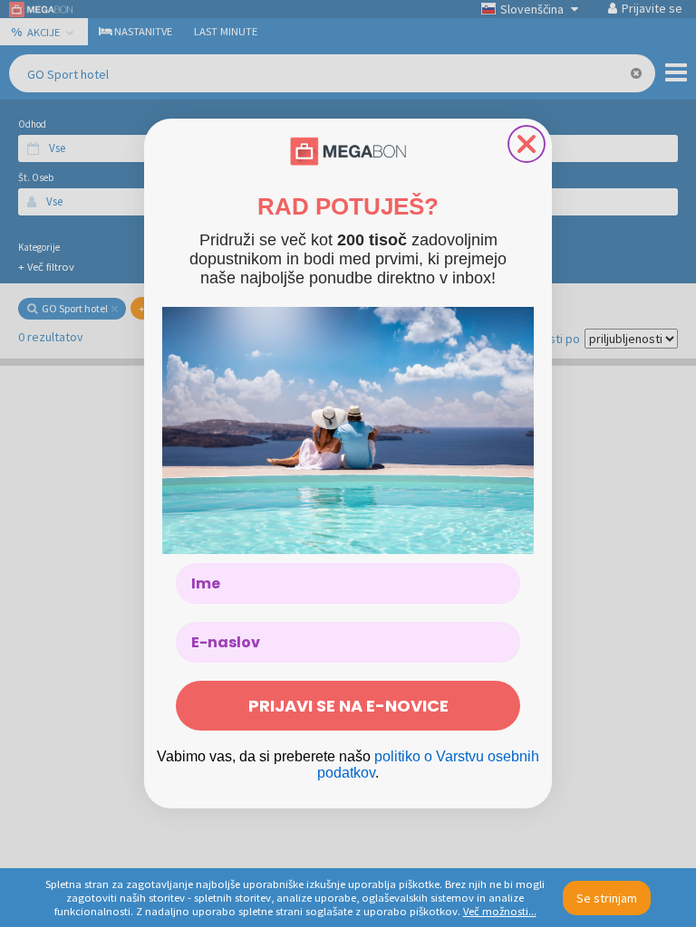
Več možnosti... (499, 911)
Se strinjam (606, 898)
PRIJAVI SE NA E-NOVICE (348, 705)
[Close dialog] (526, 144)
